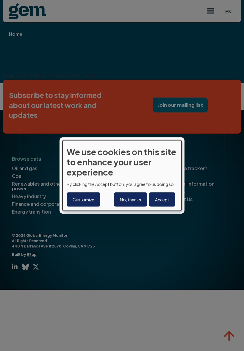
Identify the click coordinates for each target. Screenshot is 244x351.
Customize (83, 199)
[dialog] (122, 175)
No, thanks (130, 199)
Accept (162, 199)
